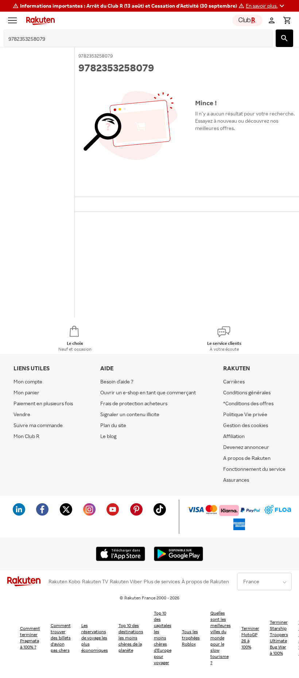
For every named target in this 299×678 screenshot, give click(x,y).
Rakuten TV (95, 581)
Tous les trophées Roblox (191, 638)
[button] (266, 5)
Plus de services (162, 581)
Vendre (21, 414)
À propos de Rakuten (205, 581)
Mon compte (27, 381)
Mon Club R (26, 436)
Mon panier (26, 392)
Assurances (236, 480)
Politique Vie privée (245, 414)
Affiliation (234, 436)
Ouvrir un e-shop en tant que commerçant (148, 392)
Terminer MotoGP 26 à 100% (250, 638)
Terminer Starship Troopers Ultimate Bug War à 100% (279, 637)
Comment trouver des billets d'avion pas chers (61, 638)
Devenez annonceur (246, 447)
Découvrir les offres (221, 145)
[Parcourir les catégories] (14, 20)
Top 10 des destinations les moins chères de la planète (131, 638)
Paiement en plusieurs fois (43, 403)
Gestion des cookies (245, 425)
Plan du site (113, 425)
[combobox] (132, 39)
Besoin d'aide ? (116, 381)
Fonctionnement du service (254, 469)
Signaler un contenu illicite (129, 414)
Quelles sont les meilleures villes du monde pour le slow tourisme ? (220, 637)
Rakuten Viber (126, 581)
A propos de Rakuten (247, 458)
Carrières (234, 381)
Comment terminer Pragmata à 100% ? (30, 638)
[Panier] (287, 20)
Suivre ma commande (38, 425)
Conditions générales (247, 392)
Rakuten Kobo (64, 581)
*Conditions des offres (248, 403)
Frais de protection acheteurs (133, 403)
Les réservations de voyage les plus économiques (94, 638)
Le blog (108, 436)
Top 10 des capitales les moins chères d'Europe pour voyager (162, 637)
